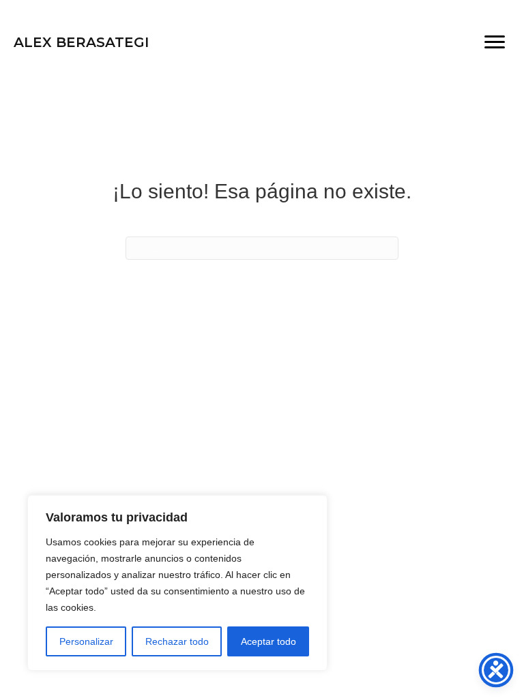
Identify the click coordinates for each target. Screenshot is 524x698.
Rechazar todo (177, 641)
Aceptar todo (268, 641)
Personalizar (86, 641)
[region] (177, 583)
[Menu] (494, 42)
